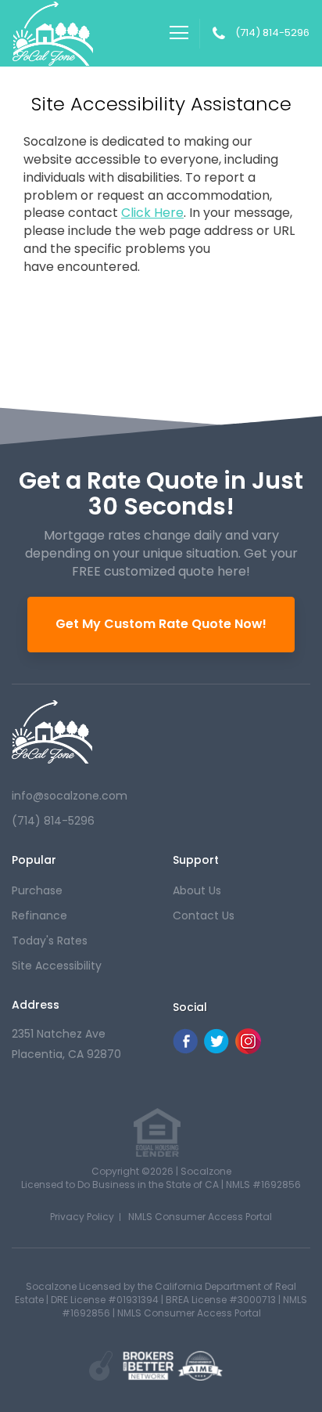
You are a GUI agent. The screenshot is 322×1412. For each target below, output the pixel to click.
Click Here (152, 213)
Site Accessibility (57, 965)
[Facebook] (185, 1050)
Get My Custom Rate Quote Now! (161, 624)
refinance (39, 915)
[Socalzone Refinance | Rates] (52, 732)
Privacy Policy (82, 1216)
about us (197, 890)
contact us (203, 915)
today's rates (50, 940)
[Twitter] (216, 1050)
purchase (37, 890)
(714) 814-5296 (272, 33)
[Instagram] (248, 1050)
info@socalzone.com (69, 796)
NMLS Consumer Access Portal (200, 1216)
